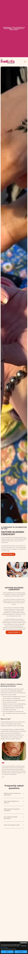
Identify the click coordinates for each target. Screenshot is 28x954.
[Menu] (25, 62)
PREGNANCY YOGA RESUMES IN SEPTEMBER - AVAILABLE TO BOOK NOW (14, 28)
